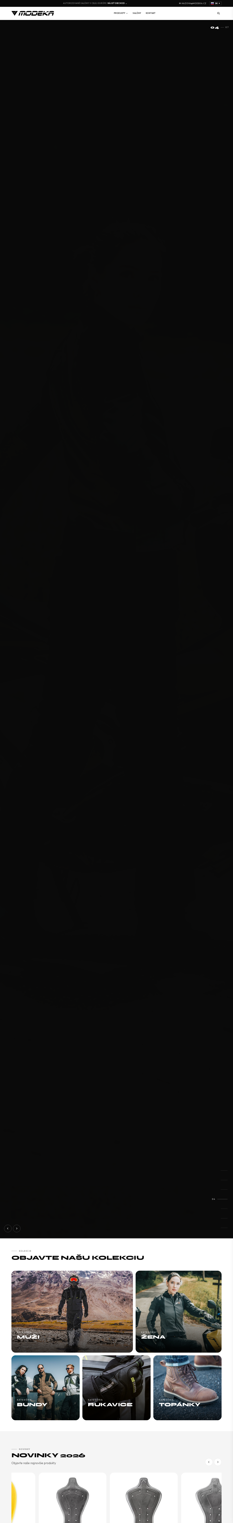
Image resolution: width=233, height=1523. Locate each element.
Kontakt (150, 13)
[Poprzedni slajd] (8, 1228)
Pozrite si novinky (37, 1214)
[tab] (224, 1170)
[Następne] (218, 1462)
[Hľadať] (218, 13)
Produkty (119, 13)
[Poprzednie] (209, 1462)
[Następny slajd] (16, 1228)
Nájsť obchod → (117, 3)
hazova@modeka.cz (194, 3)
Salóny (137, 13)
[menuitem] (121, 13)
